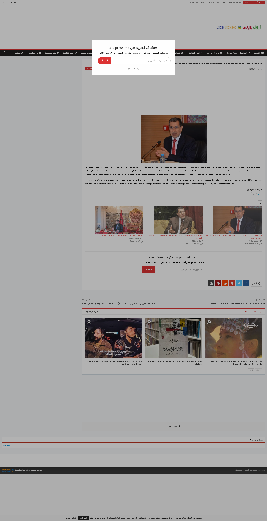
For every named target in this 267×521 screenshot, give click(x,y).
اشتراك (104, 60)
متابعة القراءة (133, 69)
